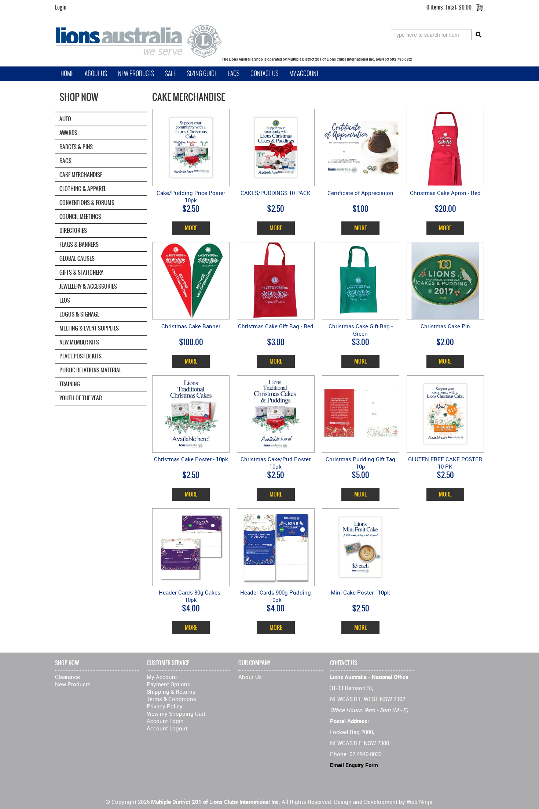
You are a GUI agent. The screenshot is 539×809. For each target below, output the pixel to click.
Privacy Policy (165, 706)
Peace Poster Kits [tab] (80, 356)
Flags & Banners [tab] (79, 244)
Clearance (67, 676)
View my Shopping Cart (176, 713)
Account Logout (167, 728)
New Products (136, 73)
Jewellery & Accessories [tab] (88, 286)
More (191, 228)
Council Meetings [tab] (80, 216)
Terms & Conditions (171, 699)
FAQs (233, 73)
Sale (170, 73)
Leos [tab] (64, 300)
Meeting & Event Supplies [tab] (89, 328)
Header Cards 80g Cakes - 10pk (191, 596)
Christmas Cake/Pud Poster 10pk (276, 462)
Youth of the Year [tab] (80, 398)
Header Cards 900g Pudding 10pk (275, 596)
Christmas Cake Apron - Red (445, 192)
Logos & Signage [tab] (79, 314)
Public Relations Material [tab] (90, 370)
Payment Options (168, 684)
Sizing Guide (202, 73)
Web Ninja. (420, 801)
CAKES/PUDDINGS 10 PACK (276, 192)
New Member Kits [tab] (79, 342)
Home (67, 73)
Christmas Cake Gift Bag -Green (361, 329)
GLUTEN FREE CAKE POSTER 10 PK (445, 462)
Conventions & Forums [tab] (86, 202)
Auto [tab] (65, 119)
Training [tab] (69, 384)
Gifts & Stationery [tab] (81, 272)
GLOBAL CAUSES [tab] (77, 258)
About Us (96, 73)
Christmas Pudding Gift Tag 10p (360, 462)
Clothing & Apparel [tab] (82, 188)
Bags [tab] (65, 160)
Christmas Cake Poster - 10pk (191, 459)
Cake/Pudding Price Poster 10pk (191, 196)
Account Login (165, 721)
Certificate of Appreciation (360, 192)
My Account (304, 73)
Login (60, 7)
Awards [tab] (68, 133)
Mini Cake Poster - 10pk (360, 592)
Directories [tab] (73, 230)
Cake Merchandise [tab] (80, 174)
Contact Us (264, 73)
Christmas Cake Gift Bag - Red (276, 326)
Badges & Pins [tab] (76, 146)
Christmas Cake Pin (445, 326)
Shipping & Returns (171, 691)
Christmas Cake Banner (190, 326)
